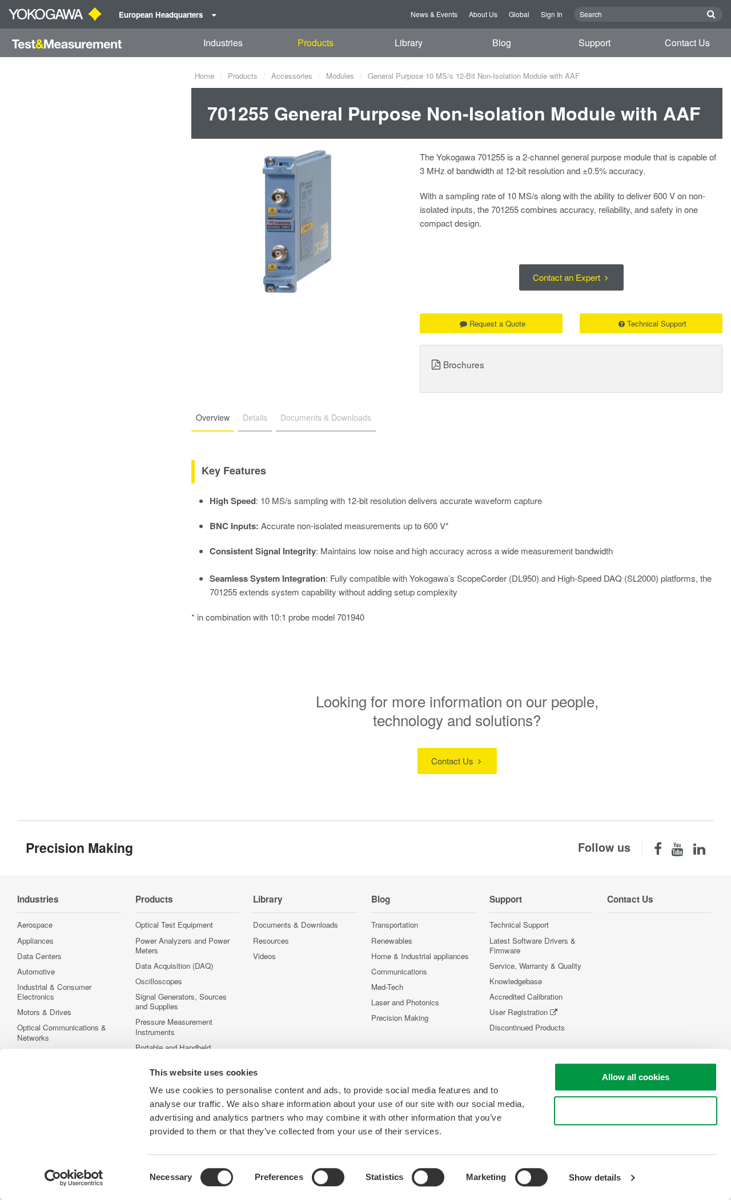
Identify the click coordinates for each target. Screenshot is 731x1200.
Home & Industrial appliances (420, 956)
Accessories (291, 75)
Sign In (552, 14)
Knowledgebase (515, 981)
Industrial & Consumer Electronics (54, 991)
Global (519, 14)
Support (594, 42)
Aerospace (35, 924)
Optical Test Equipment (174, 924)
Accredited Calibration (526, 996)
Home (204, 75)
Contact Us (687, 42)
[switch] (328, 1177)
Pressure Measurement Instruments (173, 1026)
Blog (501, 42)
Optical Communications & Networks (61, 1032)
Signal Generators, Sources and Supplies (181, 1001)
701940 (350, 617)
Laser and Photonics (405, 1002)
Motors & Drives (44, 1011)
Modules (340, 75)
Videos (264, 956)
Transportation (394, 924)
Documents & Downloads (295, 924)
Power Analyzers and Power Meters (182, 945)
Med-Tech (387, 986)
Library (409, 42)
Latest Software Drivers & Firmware (532, 945)
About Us (483, 14)
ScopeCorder (482, 578)
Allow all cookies (635, 1077)
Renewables (391, 940)
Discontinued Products (527, 1027)
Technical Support (656, 323)
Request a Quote (497, 323)
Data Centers (39, 956)
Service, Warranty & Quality (535, 965)
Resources (271, 940)
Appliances (35, 940)
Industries (223, 42)
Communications (399, 971)
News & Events (434, 14)
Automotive (36, 971)
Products (316, 42)
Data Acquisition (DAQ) (174, 965)
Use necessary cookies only (635, 1111)
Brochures (463, 364)
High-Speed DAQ (589, 578)
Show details (595, 1177)
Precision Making (399, 1017)
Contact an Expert (568, 277)
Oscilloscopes (158, 981)
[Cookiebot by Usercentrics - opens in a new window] (74, 1177)
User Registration (518, 1011)
